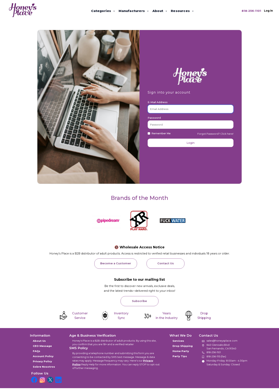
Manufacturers (132, 11)
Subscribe (139, 301)
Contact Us (165, 263)
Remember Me (161, 133)
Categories (101, 11)
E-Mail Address (158, 102)
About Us (39, 340)
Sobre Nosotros (44, 366)
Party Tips (180, 356)
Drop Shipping (183, 345)
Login (191, 143)
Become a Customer (115, 263)
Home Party (181, 351)
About (158, 11)
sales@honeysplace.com (221, 340)
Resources (181, 11)
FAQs (36, 351)
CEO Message (42, 345)
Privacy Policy (42, 361)
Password (154, 117)
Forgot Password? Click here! (215, 133)
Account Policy (43, 356)
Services (178, 340)
